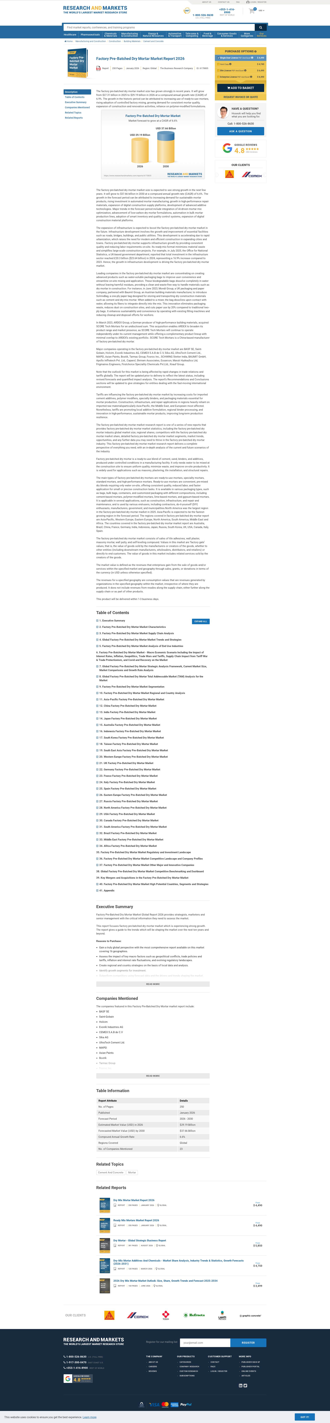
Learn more (89, 1417)
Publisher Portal (250, 1367)
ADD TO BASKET (240, 88)
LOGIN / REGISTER (258, 2)
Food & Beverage (207, 34)
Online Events (248, 1371)
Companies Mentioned (77, 107)
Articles (245, 1376)
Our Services (261, 34)
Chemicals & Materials (110, 34)
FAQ (238, 2)
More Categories (247, 34)
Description (71, 92)
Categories (185, 1362)
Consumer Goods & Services (226, 34)
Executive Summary (75, 102)
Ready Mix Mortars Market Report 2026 (136, 1220)
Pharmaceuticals (90, 34)
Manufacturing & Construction (129, 34)
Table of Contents (74, 97)
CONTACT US (223, 2)
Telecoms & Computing (192, 34)
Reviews (153, 1371)
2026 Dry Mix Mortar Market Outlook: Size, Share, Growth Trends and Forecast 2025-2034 (165, 1280)
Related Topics (73, 112)
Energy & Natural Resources (153, 34)
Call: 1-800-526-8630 (241, 123)
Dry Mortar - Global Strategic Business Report (139, 1240)
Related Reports (74, 117)
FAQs (213, 1367)
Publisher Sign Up (250, 1362)
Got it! (305, 1417)
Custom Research (189, 1371)
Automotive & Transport (175, 34)
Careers (153, 1367)
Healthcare (70, 34)
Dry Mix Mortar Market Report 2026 (134, 1200)
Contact (215, 1362)
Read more (153, 984)
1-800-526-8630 (203, 15)
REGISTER (248, 1342)
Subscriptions (187, 1376)
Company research (189, 1367)
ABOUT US (206, 2)
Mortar (132, 1172)
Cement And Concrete (110, 1172)
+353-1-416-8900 (227, 11)
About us (153, 1362)
